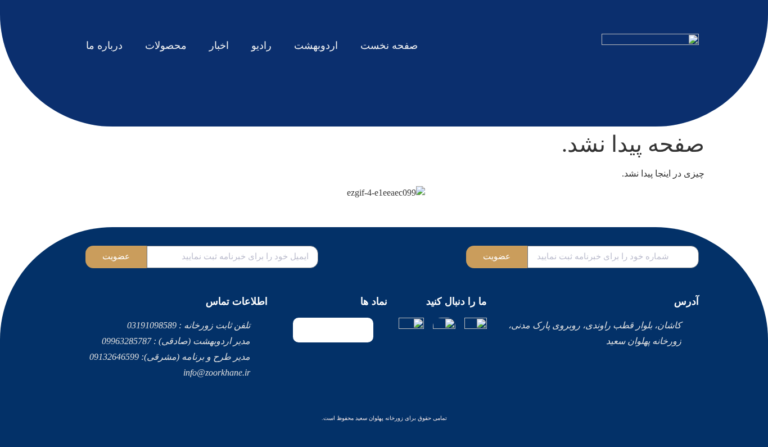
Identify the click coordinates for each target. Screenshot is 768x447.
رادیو (261, 45)
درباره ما (104, 45)
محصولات (166, 45)
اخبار (219, 45)
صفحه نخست (389, 45)
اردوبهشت (316, 45)
